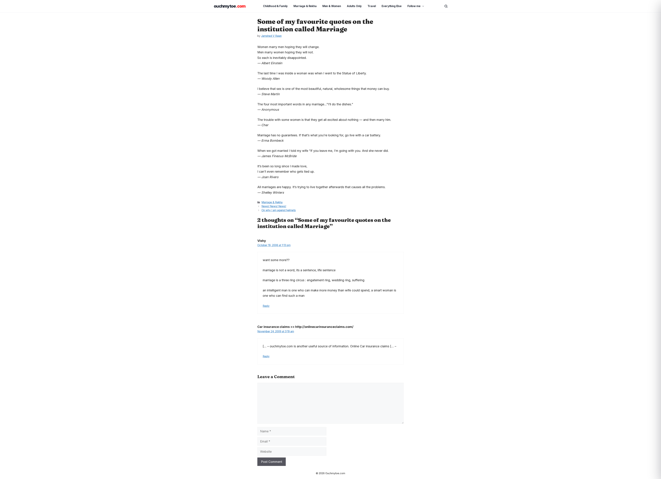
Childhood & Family (275, 6)
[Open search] (444, 6)
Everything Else (392, 6)
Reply (266, 306)
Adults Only (354, 6)
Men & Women (331, 6)
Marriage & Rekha (305, 6)
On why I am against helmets (278, 210)
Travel (372, 6)
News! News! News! (273, 206)
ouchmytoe (230, 6)
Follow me (414, 6)
